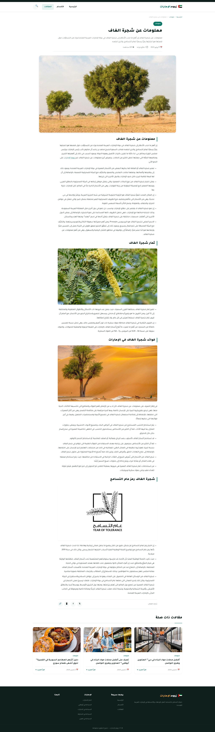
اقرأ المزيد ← (141, 670)
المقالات (48, 7)
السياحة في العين (85, 719)
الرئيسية (73, 7)
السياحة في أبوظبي (85, 705)
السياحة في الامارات (85, 709)
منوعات (171, 17)
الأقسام (60, 7)
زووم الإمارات (69, 158)
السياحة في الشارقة (85, 714)
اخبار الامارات (87, 700)
